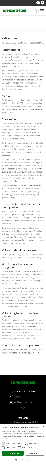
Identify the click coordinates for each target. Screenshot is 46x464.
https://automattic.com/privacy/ (21, 83)
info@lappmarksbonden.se (42, 2)
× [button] (43, 426)
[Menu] (42, 10)
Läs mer (4, 438)
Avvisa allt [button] (34, 453)
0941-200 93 (38, 2)
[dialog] (23, 444)
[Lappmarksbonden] (19, 10)
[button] (23, 459)
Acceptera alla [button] (12, 453)
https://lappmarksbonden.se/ (32, 43)
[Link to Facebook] (37, 11)
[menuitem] (42, 10)
